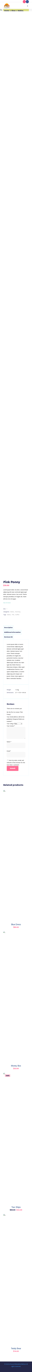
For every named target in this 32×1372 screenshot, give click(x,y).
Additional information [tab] (12, 632)
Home (6, 11)
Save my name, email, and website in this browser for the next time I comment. (16, 762)
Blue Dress (16, 924)
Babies (20, 11)
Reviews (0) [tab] (8, 637)
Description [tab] (8, 627)
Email (9, 751)
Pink (13, 614)
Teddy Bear (16, 1348)
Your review (11, 726)
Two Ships (16, 1207)
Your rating (10, 723)
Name (9, 742)
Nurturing (17, 612)
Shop (13, 11)
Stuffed (17, 614)
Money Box (16, 1066)
